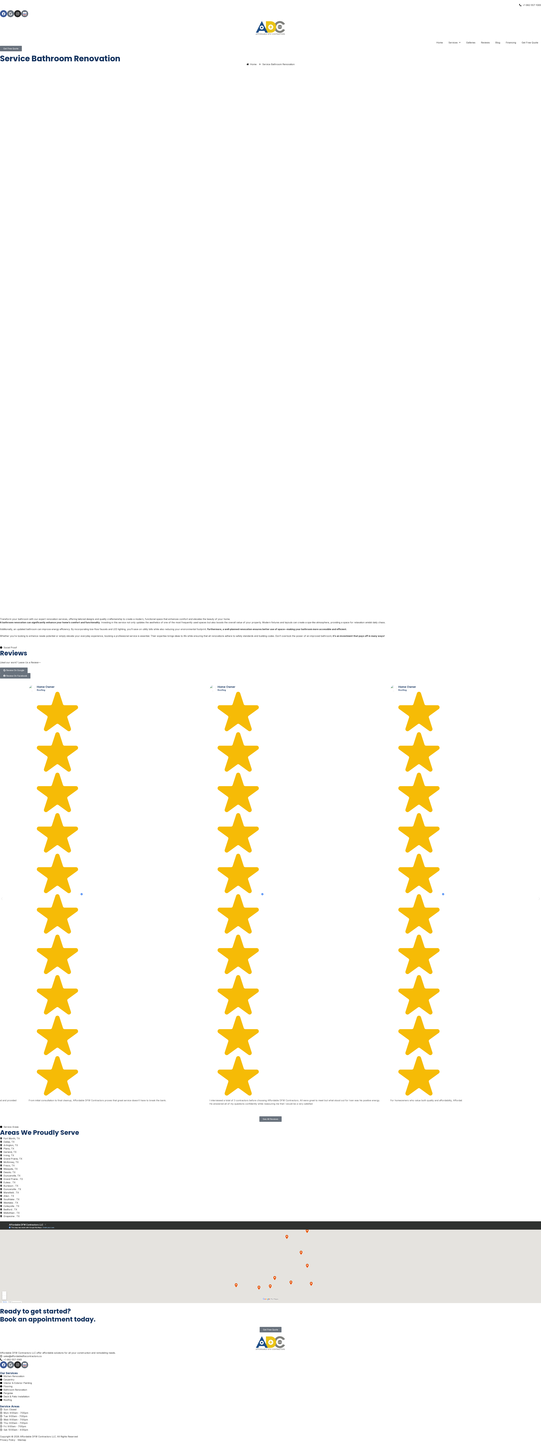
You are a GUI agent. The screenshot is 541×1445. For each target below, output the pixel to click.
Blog (497, 42)
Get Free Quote (530, 42)
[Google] (10, 13)
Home (439, 42)
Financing (511, 42)
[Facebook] (3, 13)
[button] (2, 899)
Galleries (470, 42)
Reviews (485, 42)
